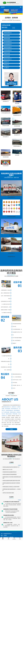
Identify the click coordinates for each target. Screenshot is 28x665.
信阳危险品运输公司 (17, 146)
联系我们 (14, 539)
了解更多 (19, 480)
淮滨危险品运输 (7, 56)
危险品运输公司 (6, 136)
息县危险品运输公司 (8, 47)
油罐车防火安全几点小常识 (7, 484)
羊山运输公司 (6, 67)
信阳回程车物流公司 (11, 269)
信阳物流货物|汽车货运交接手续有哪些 (10, 523)
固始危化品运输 (9, 428)
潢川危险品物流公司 (8, 41)
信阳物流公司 (14, 421)
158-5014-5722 (11, 84)
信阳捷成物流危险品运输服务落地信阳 (9, 486)
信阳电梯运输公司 (11, 253)
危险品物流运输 (6, 156)
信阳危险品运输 (7, 38)
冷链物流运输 (11, 235)
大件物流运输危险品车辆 (5, 112)
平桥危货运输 (14, 428)
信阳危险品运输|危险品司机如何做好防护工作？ (11, 481)
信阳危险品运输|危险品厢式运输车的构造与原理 (11, 495)
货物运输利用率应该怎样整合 (8, 530)
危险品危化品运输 (5, 125)
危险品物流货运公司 (17, 115)
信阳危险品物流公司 (8, 32)
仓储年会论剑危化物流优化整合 (8, 507)
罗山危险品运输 (6, 426)
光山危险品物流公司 (8, 44)
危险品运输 (17, 103)
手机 (8, 539)
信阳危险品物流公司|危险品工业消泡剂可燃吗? (11, 501)
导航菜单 (3, 7)
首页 (3, 539)
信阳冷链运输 (7, 423)
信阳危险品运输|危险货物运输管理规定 (10, 489)
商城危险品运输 (7, 53)
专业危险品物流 (6, 165)
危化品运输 (17, 155)
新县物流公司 (6, 61)
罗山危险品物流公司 (8, 50)
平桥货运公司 (6, 64)
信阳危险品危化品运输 (11, 216)
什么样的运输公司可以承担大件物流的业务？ (11, 516)
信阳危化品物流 (7, 35)
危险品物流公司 (6, 101)
